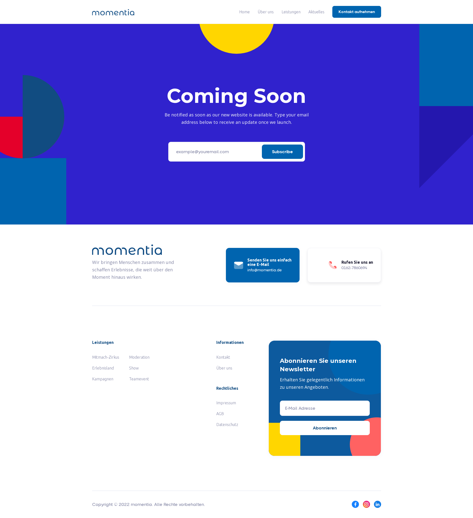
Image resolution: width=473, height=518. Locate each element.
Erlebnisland (103, 368)
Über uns (266, 12)
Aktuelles (316, 12)
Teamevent (139, 379)
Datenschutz (227, 424)
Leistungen (291, 12)
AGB (220, 413)
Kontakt (223, 357)
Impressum (226, 403)
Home (244, 12)
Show (134, 368)
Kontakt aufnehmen (356, 11)
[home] (113, 12)
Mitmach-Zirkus (105, 357)
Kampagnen (102, 379)
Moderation (139, 357)
